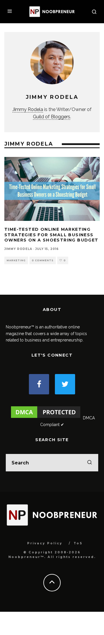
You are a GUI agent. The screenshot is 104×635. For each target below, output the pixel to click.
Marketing (16, 260)
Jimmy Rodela (27, 109)
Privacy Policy (44, 543)
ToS (78, 543)
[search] (89, 462)
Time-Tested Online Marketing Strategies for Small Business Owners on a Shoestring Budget (51, 234)
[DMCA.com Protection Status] (46, 418)
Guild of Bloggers (51, 116)
